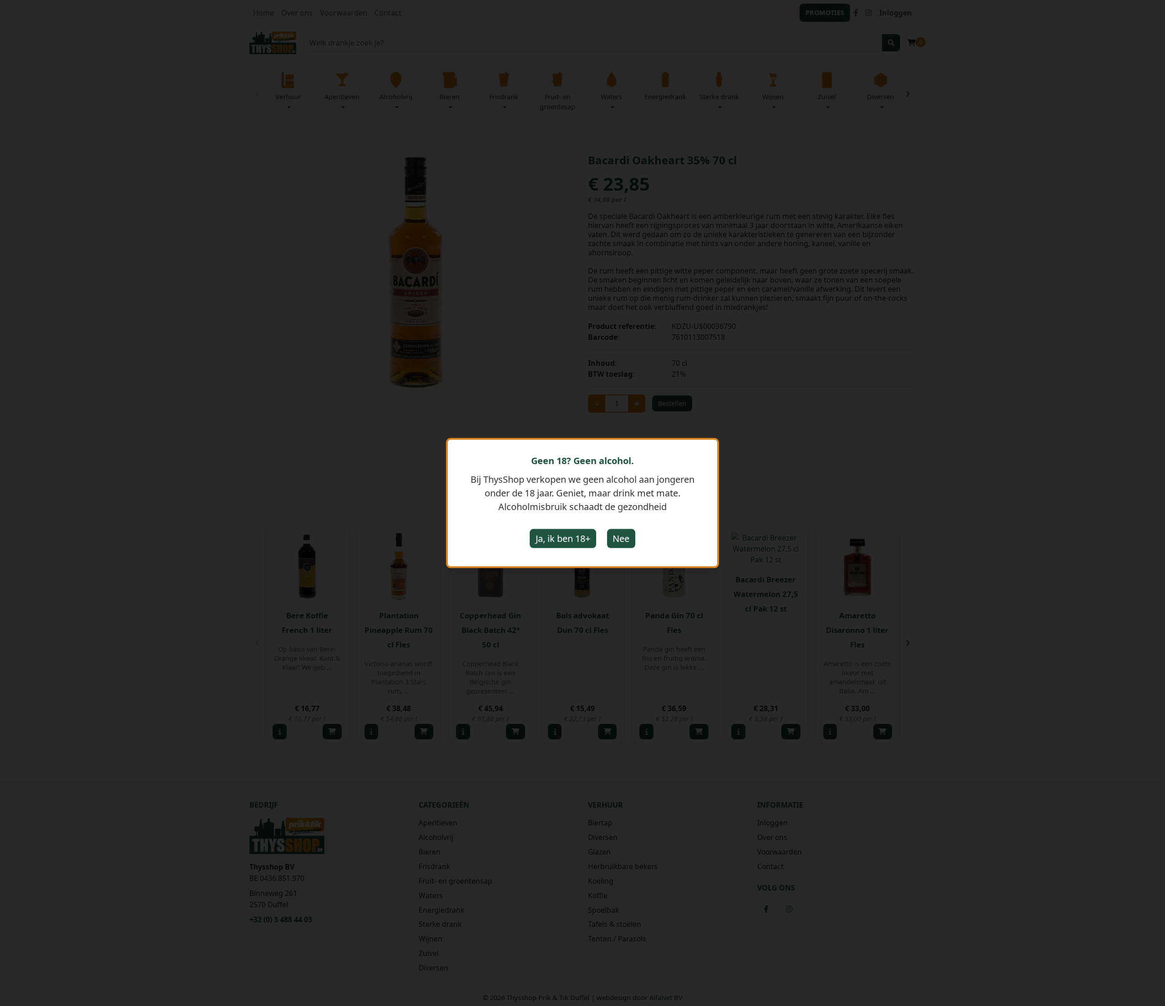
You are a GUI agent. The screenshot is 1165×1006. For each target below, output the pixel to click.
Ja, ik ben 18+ (563, 538)
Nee (621, 538)
